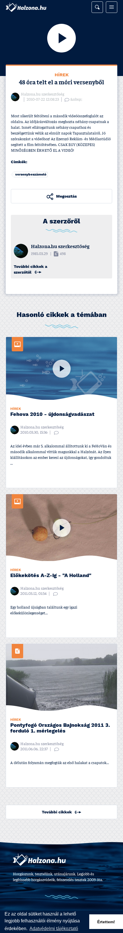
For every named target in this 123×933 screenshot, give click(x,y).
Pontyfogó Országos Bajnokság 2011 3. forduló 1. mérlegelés (60, 728)
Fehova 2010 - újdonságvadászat (52, 414)
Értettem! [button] (106, 922)
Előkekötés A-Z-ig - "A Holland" (50, 575)
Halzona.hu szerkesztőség (42, 94)
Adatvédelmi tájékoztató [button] (53, 928)
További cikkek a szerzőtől (30, 269)
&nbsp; (76, 100)
